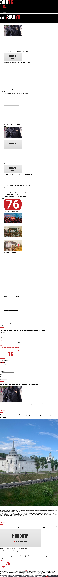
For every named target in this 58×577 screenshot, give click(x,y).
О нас (3, 10)
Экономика (4, 8)
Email (1, 374)
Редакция (3, 567)
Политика (3, 6)
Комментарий (2, 371)
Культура (3, 9)
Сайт (1, 376)
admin (1, 340)
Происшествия (4, 7)
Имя (1, 372)
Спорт (2, 267)
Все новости (3, 566)
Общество (3, 5)
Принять (46, 576)
